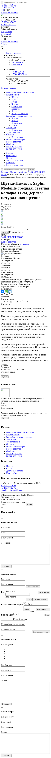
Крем (14, 99)
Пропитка (16, 109)
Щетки (15, 97)
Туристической (13, 132)
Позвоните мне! (33, 587)
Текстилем (11, 128)
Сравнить (6, 34)
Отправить (6, 566)
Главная (5, 172)
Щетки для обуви (14, 149)
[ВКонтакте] (2, 291)
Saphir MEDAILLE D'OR (12, 237)
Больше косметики (14, 165)
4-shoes (4, 44)
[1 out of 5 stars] (28, 302)
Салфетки (10, 144)
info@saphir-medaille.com (12, 490)
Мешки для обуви (14, 146)
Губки (14, 102)
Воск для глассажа (20, 113)
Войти (29, 599)
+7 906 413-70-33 (8, 5)
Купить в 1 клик (16, 232)
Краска (15, 104)
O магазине (11, 155)
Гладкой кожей (12, 95)
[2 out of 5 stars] (23, 302)
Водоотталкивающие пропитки (20, 92)
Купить (5, 232)
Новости (10, 466)
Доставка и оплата (14, 160)
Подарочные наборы (15, 139)
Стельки (10, 135)
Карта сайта (11, 473)
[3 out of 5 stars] (17, 302)
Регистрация (44, 592)
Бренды (9, 153)
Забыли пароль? (40, 599)
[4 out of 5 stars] (11, 302)
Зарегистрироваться (41, 632)
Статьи (9, 158)
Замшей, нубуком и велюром (19, 116)
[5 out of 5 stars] (5, 302)
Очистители (17, 106)
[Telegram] (10, 291)
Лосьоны (15, 111)
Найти (31, 170)
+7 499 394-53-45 (8, 7)
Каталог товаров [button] (13, 53)
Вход (47, 615)
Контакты (10, 163)
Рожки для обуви (13, 142)
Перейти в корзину (9, 12)
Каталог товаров (8, 88)
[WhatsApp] (6, 291)
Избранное (6, 31)
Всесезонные (17, 137)
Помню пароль (43, 610)
